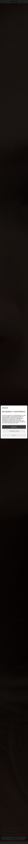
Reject (14, 435)
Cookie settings (14, 431)
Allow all (14, 427)
